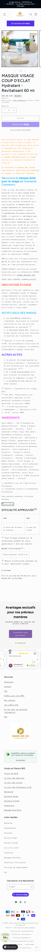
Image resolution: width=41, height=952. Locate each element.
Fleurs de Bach (11, 773)
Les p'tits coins (11, 848)
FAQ (5, 691)
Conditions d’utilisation (22, 934)
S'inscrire (20, 643)
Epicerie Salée (11, 796)
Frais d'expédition (19, 100)
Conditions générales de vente (22, 941)
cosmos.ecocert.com (26, 275)
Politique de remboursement (16, 867)
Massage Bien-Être (12, 810)
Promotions (9, 805)
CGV (5, 717)
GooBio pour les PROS (14, 696)
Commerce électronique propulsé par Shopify (22, 925)
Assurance (8, 682)
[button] (4, 14)
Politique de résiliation (22, 948)
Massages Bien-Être (12, 858)
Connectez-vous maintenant (20, 634)
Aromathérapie (10, 828)
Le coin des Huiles (13, 782)
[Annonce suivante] (37, 4)
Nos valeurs (9, 700)
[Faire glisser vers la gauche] (15, 71)
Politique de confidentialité (21, 931)
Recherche (8, 792)
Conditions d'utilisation (15, 862)
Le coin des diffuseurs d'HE (18, 787)
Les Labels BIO (11, 705)
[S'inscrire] (31, 886)
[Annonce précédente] (4, 4)
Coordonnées (29, 944)
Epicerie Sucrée (11, 801)
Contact (7, 686)
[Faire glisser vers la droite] (25, 71)
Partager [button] (7, 570)
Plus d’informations (20, 760)
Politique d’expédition (22, 937)
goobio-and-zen (14, 923)
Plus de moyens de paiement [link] (20, 129)
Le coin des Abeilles (14, 778)
